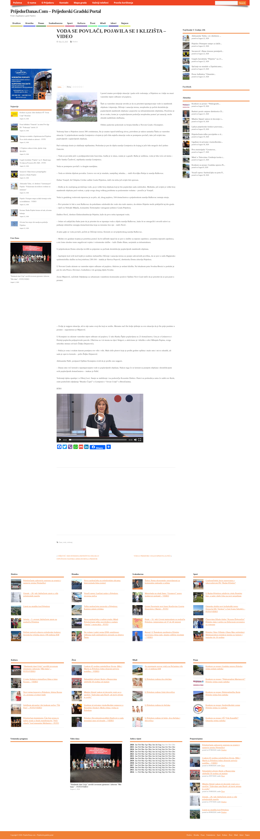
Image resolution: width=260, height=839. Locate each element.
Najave (124, 23)
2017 (132, 765)
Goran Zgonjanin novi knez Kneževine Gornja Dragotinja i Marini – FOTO (164, 607)
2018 (132, 763)
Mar (142, 745)
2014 (132, 772)
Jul (156, 745)
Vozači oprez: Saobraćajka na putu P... (208, 172)
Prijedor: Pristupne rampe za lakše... (207, 43)
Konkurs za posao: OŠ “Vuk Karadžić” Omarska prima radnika (222, 719)
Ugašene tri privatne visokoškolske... (207, 142)
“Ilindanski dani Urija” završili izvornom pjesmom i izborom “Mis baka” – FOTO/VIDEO (40, 669)
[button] (100, 418)
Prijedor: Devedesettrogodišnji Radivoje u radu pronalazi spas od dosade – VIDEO (104, 719)
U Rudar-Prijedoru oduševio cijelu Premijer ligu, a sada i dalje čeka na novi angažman (224, 594)
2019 (132, 761)
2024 (132, 749)
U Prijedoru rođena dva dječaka (158, 679)
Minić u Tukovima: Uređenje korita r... (208, 157)
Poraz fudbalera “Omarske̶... (204, 74)
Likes (59, 87)
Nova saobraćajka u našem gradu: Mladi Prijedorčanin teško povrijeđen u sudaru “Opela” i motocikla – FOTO (101, 622)
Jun (153, 745)
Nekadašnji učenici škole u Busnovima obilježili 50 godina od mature (100, 680)
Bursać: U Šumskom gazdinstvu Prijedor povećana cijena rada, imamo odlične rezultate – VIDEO (164, 634)
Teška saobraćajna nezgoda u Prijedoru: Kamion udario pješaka (101, 607)
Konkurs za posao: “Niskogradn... (206, 103)
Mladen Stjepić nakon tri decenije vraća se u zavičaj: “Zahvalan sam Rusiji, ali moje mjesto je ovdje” (103, 694)
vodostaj (69, 542)
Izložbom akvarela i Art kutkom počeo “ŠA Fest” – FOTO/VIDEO (41, 706)
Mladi (103, 23)
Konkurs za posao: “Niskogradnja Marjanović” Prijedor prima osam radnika (225, 680)
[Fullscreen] (139, 439)
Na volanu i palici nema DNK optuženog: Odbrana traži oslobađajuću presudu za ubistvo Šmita (104, 634)
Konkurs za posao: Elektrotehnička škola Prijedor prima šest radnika (223, 693)
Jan (136, 745)
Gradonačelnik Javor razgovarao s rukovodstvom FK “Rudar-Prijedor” (221, 581)
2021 (132, 756)
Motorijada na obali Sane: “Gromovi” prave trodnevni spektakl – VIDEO (163, 594)
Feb (139, 745)
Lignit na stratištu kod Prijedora (36, 606)
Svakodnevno (55, 23)
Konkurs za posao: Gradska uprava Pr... (208, 165)
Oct (166, 747)
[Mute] (135, 439)
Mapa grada (80, 2)
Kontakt (63, 2)
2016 (132, 767)
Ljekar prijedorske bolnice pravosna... (208, 126)
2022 (132, 754)
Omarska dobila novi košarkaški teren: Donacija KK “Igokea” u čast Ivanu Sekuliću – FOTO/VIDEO (225, 609)
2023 (132, 752)
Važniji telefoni (100, 2)
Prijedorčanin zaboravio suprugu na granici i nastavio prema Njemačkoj (42, 581)
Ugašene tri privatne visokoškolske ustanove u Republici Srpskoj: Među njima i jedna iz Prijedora (103, 707)
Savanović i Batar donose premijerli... (207, 51)
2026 (132, 745)
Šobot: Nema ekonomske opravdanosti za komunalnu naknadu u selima (162, 581)
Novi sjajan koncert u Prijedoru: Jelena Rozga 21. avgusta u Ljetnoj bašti (42, 693)
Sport (70, 23)
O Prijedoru (48, 2)
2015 (132, 770)
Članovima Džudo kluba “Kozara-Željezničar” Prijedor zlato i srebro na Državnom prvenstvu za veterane (225, 622)
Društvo (16, 23)
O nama (31, 2)
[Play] (60, 439)
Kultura (81, 23)
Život (92, 23)
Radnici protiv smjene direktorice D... (207, 111)
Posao (41, 23)
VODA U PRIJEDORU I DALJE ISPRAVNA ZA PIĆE (152, 556)
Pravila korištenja (123, 2)
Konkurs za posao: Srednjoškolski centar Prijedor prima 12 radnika (223, 706)
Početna (17, 2)
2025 (132, 747)
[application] (100, 418)
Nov (170, 747)
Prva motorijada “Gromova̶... (204, 149)
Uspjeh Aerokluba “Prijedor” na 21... (207, 59)
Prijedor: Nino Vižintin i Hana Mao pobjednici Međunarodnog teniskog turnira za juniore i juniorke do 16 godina (225, 634)
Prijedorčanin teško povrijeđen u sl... (207, 134)
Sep (163, 747)
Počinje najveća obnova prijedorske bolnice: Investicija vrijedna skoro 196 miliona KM (42, 633)
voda (64, 542)
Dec (173, 747)
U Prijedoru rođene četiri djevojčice (160, 692)
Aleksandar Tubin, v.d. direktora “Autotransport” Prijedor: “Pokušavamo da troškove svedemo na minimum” (35, 187)
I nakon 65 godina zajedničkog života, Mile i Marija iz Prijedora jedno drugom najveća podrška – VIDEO (103, 669)
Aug (159, 745)
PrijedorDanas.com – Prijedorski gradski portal (55, 11)
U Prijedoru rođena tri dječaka (157, 705)
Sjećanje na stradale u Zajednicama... (207, 66)
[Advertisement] (197, 13)
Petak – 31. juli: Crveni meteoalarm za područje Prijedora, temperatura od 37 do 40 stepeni (165, 620)
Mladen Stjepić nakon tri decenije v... (207, 119)
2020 (132, 758)
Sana (60, 542)
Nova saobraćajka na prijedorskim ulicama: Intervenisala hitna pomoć (102, 581)
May (150, 745)
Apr (146, 745)
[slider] (98, 439)
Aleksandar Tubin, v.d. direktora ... (206, 36)
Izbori (113, 23)
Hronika (29, 23)
